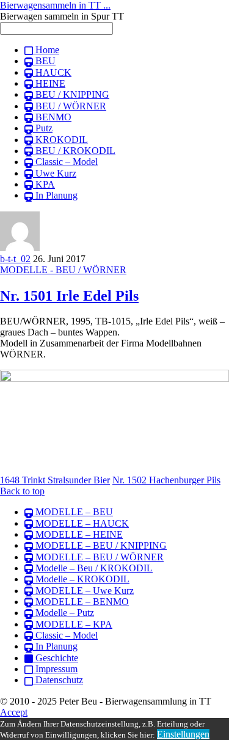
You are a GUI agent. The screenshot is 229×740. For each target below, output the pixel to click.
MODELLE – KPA (72, 624)
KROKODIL (60, 139)
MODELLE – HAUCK (81, 523)
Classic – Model (65, 161)
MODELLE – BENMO (81, 601)
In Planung (55, 195)
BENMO (52, 117)
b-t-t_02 (15, 259)
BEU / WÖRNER (69, 106)
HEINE (49, 83)
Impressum (55, 669)
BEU (44, 61)
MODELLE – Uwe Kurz (83, 590)
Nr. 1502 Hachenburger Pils (166, 480)
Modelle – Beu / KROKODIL (93, 568)
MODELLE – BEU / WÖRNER (98, 557)
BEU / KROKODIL (74, 150)
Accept (13, 712)
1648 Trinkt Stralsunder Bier (55, 480)
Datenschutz (58, 680)
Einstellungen (183, 734)
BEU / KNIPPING (71, 94)
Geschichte (55, 658)
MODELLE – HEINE (78, 534)
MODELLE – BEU (73, 512)
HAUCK (52, 72)
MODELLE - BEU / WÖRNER (63, 270)
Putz (43, 128)
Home (46, 50)
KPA (44, 184)
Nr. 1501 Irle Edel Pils (69, 296)
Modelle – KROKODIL (81, 579)
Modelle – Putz (63, 612)
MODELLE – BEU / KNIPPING (100, 545)
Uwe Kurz (54, 173)
